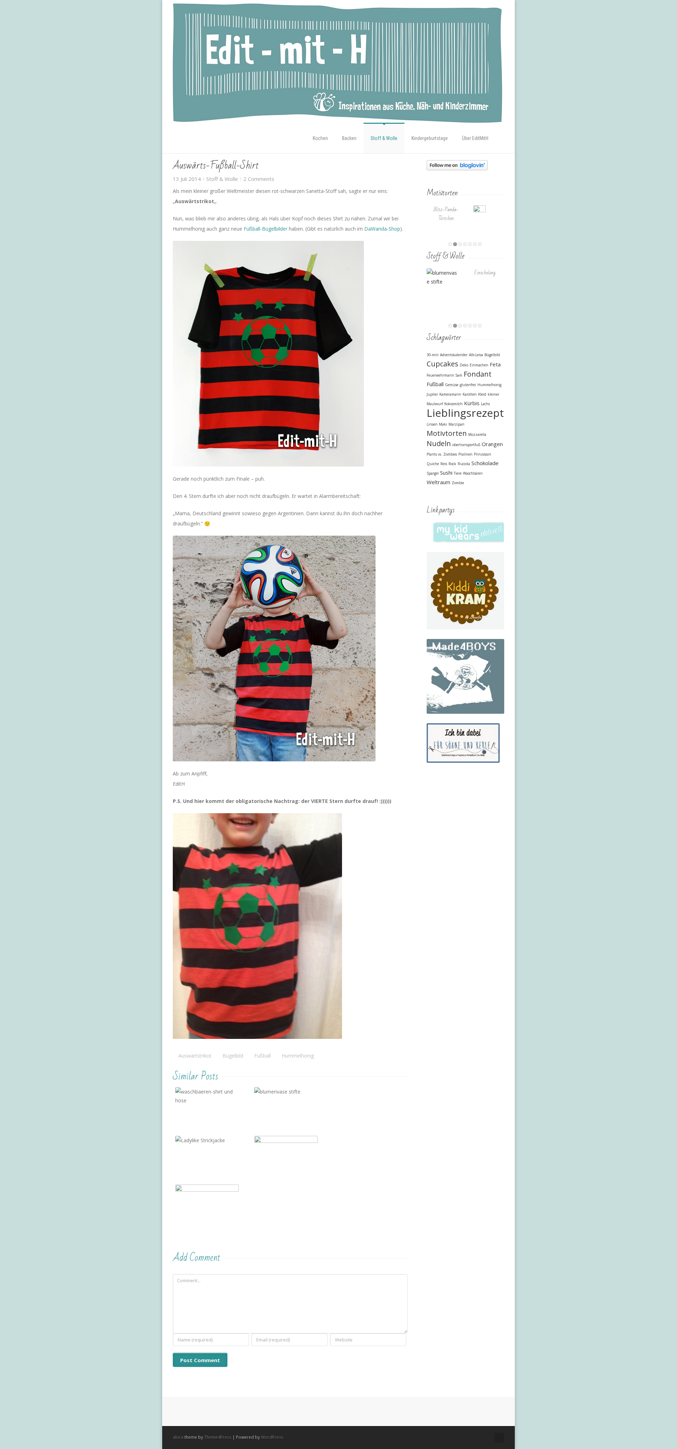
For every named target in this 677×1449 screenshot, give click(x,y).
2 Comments (258, 178)
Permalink (194, 1097)
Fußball (262, 1055)
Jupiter (432, 394)
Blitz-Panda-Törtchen (446, 214)
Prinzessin (482, 454)
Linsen (432, 424)
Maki (443, 424)
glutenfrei (468, 384)
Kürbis (472, 403)
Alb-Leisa (476, 354)
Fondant (478, 374)
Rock (452, 463)
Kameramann (450, 394)
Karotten (470, 394)
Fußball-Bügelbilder (265, 228)
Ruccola (464, 463)
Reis (443, 463)
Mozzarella (477, 434)
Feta (495, 364)
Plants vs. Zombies (442, 454)
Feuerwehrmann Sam (444, 375)
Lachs (485, 403)
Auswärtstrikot (195, 1055)
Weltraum (438, 482)
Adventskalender (454, 354)
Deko (464, 365)
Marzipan (456, 424)
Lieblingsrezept (465, 413)
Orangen (492, 444)
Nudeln (439, 443)
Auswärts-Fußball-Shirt (216, 166)
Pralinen (465, 454)
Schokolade (485, 463)
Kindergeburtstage (429, 138)
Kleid (482, 394)
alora (178, 1437)
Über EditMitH (475, 138)
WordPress (272, 1437)
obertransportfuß (466, 444)
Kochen (320, 138)
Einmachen (479, 365)
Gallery (207, 1115)
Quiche (433, 463)
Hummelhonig (298, 1055)
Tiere (458, 473)
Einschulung (484, 272)
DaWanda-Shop (382, 228)
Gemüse (451, 384)
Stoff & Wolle (384, 138)
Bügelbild (232, 1055)
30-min (433, 354)
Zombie (458, 482)
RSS (499, 1438)
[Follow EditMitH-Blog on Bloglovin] (457, 164)
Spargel (433, 473)
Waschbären (473, 473)
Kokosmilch (453, 403)
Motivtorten (447, 433)
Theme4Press (217, 1437)
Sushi (446, 472)
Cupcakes (442, 364)
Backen (349, 138)
